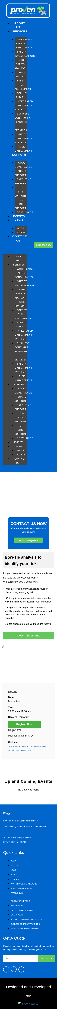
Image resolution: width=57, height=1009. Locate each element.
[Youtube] (13, 969)
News (18, 220)
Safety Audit (21, 95)
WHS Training (21, 74)
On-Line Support (20, 204)
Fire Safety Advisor (20, 64)
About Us (19, 25)
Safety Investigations (25, 53)
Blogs (21, 232)
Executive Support (23, 181)
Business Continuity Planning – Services (22, 121)
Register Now (24, 724)
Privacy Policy (9, 842)
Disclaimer (21, 842)
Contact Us (19, 238)
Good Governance (23, 164)
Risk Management (23, 148)
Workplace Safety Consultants (24, 43)
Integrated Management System (24, 105)
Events (19, 216)
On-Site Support (20, 191)
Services (19, 31)
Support (19, 154)
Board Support (20, 173)
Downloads (25, 212)
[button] (15, 249)
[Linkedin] (21, 969)
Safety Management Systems (23, 138)
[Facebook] (6, 969)
